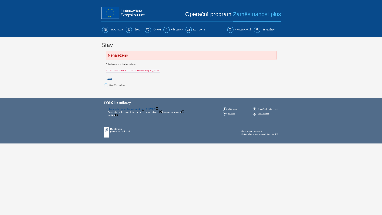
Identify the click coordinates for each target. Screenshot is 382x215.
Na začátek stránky (117, 85)
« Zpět (109, 79)
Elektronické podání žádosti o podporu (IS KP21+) (131, 109)
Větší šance (232, 109)
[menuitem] (112, 30)
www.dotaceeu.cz (133, 112)
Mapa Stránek (263, 114)
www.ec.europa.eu (172, 112)
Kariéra (111, 115)
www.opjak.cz (152, 112)
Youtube (231, 114)
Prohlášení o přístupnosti (268, 109)
